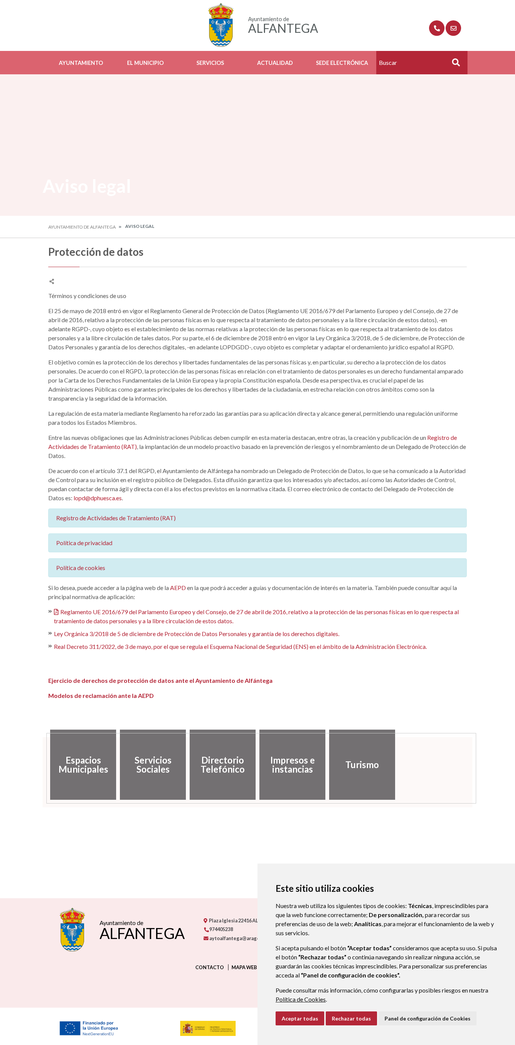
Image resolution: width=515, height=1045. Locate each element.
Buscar (453, 64)
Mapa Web (244, 967)
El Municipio (145, 63)
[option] (83, 765)
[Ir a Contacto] (453, 28)
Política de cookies (80, 567)
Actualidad (275, 63)
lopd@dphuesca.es (98, 497)
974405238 (220, 929)
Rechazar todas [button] (351, 1018)
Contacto (209, 967)
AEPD (178, 587)
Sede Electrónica (342, 63)
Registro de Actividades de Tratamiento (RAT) (116, 517)
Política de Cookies (301, 999)
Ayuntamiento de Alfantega (82, 227)
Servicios (210, 63)
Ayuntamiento (81, 63)
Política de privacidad (84, 542)
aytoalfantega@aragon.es (238, 938)
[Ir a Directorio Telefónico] (436, 28)
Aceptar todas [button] (300, 1018)
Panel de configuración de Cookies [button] (428, 1018)
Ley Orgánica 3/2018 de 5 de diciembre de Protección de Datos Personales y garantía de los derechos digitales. (196, 633)
